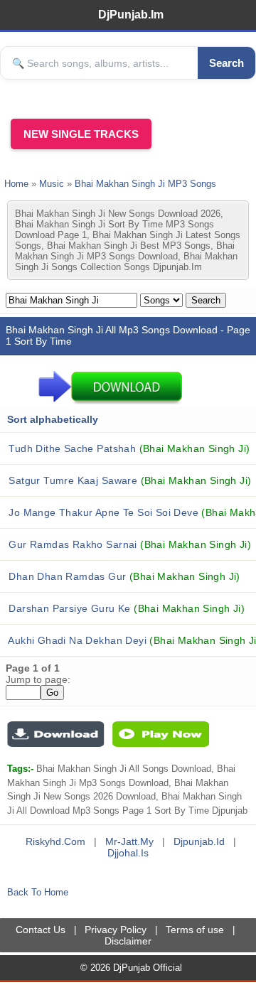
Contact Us (40, 929)
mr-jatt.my (129, 841)
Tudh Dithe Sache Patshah (128, 448)
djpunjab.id (199, 841)
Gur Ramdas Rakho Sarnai (128, 544)
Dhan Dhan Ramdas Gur (123, 576)
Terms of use (195, 929)
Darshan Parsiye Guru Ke (125, 608)
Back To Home (37, 892)
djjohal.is (128, 852)
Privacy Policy (115, 929)
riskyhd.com (55, 841)
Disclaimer (128, 941)
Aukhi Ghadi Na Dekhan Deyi (131, 640)
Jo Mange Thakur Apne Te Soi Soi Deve (131, 512)
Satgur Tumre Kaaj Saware (129, 480)
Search (226, 63)
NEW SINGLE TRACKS (81, 134)
